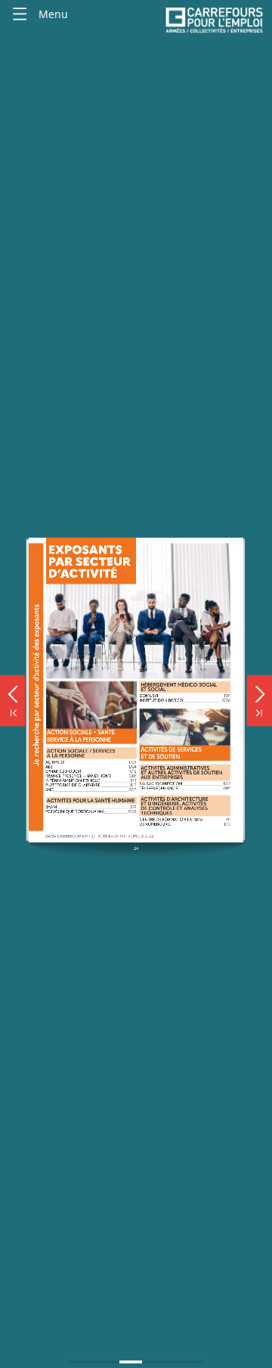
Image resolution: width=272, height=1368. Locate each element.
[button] (12, 690)
